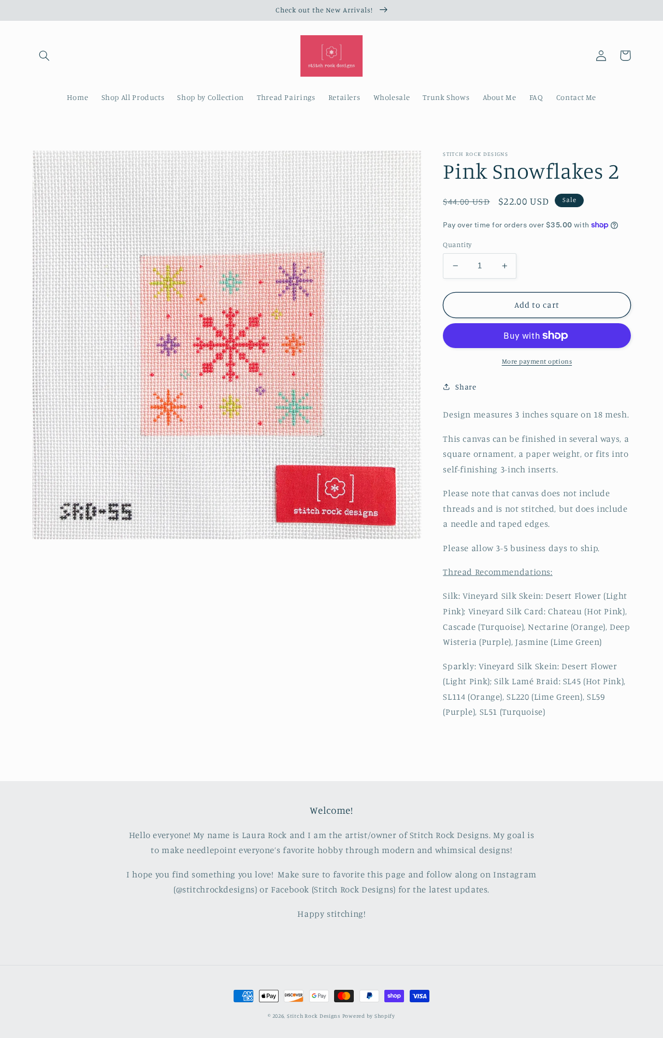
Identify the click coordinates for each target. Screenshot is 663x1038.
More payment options (537, 361)
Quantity (457, 244)
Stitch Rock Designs (313, 1016)
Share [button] (465, 386)
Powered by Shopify (368, 1016)
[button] (44, 55)
